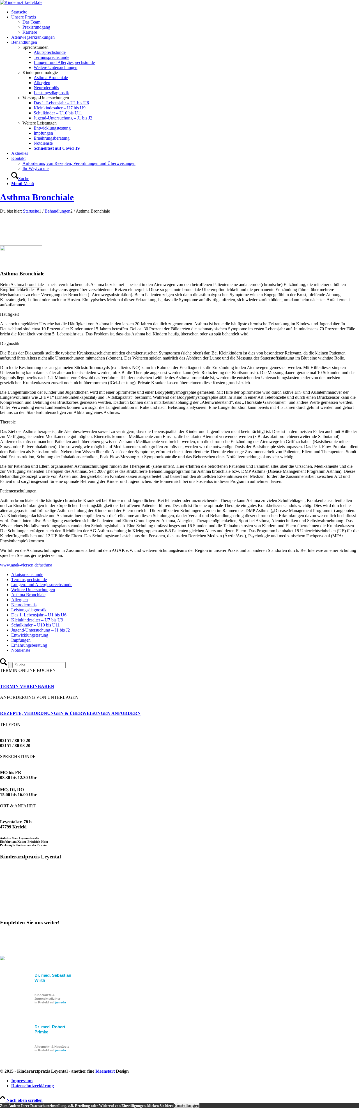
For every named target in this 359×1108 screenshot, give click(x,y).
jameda (60, 1002)
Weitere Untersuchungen (33, 589)
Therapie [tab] (8, 422)
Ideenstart (105, 1071)
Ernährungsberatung (29, 645)
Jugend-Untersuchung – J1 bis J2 (40, 630)
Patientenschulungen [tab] (18, 491)
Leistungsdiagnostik (29, 609)
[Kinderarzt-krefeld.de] (21, 2)
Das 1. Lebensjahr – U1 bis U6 (38, 614)
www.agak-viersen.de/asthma (26, 565)
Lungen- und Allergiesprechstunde (41, 584)
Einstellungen (186, 1105)
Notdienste (20, 650)
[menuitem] (185, 12)
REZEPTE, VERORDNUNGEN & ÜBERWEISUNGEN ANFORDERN (70, 713)
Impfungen (21, 640)
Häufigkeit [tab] (9, 314)
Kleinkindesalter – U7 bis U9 (37, 620)
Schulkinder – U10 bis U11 (35, 625)
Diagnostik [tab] (9, 343)
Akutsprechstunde (27, 574)
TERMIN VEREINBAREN (27, 686)
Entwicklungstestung (29, 635)
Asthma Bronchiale (37, 197)
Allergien (19, 599)
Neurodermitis (23, 604)
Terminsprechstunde (29, 579)
